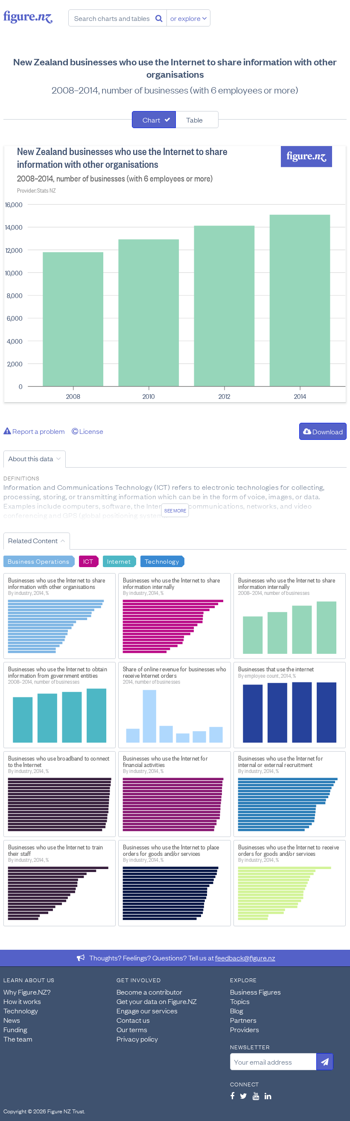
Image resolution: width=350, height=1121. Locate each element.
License (90, 431)
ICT (88, 560)
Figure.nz (27, 17)
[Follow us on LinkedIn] (268, 1096)
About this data (30, 458)
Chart (151, 119)
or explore (186, 18)
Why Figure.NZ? (27, 991)
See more (175, 510)
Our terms (132, 1029)
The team (17, 1038)
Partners (243, 1019)
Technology (162, 560)
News (11, 1019)
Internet (119, 560)
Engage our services (147, 1010)
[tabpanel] (175, 274)
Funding (15, 1029)
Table (194, 119)
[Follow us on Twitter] (243, 1096)
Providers (244, 1029)
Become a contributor (149, 991)
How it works (22, 1001)
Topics (240, 1001)
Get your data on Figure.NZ (157, 1001)
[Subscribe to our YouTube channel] (256, 1096)
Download (327, 431)
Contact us (133, 1019)
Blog (236, 1010)
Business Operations (39, 560)
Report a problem (38, 431)
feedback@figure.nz (245, 957)
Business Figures (255, 991)
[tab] (154, 119)
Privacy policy (137, 1038)
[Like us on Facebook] (232, 1096)
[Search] (159, 17)
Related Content (33, 540)
